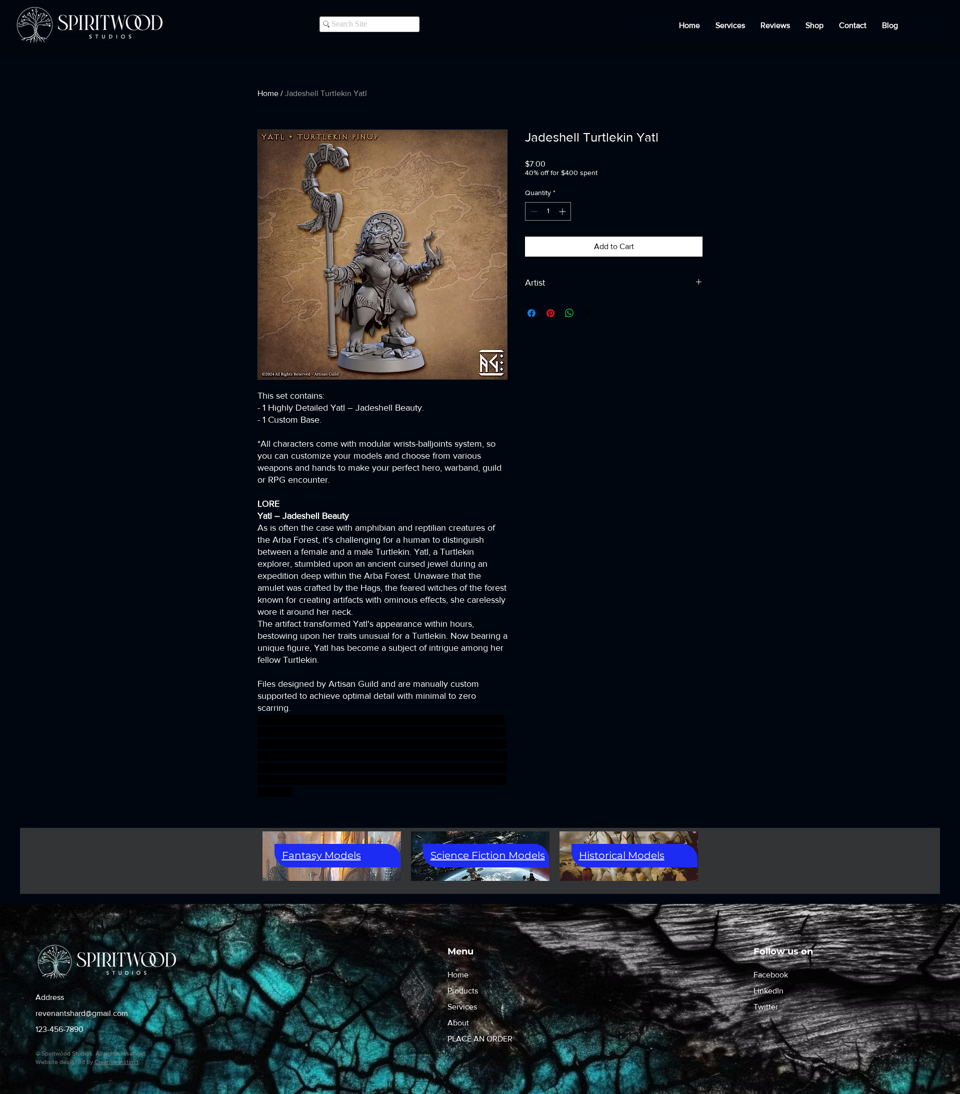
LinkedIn (769, 990)
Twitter (766, 1006)
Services (462, 1006)
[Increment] (563, 211)
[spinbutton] (548, 211)
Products (463, 990)
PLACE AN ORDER (480, 1038)
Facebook (771, 974)
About (458, 1022)
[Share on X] (588, 313)
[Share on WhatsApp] (570, 313)
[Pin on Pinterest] (550, 313)
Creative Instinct (116, 1061)
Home (268, 93)
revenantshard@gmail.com (82, 1013)
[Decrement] (532, 211)
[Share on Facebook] (532, 313)
